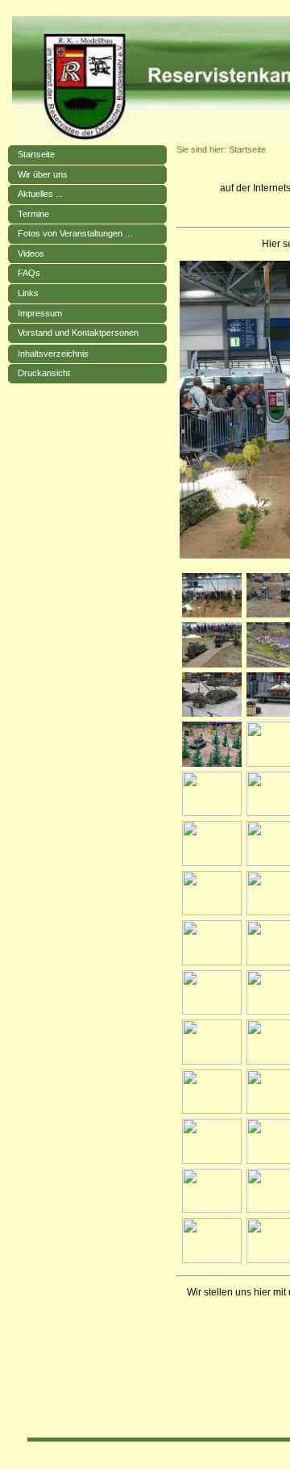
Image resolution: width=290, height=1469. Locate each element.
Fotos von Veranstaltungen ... (75, 233)
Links (28, 293)
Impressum (40, 313)
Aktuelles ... (40, 194)
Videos (31, 253)
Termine (33, 214)
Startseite (36, 154)
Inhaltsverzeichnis (53, 353)
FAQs (29, 273)
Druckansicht (44, 373)
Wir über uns (43, 174)
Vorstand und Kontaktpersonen (78, 332)
